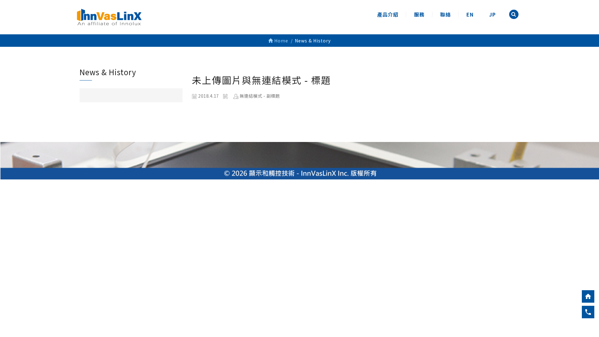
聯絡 (445, 14)
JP (492, 14)
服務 (419, 14)
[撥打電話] (588, 312)
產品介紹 (387, 14)
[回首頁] (588, 296)
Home (280, 40)
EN (470, 14)
